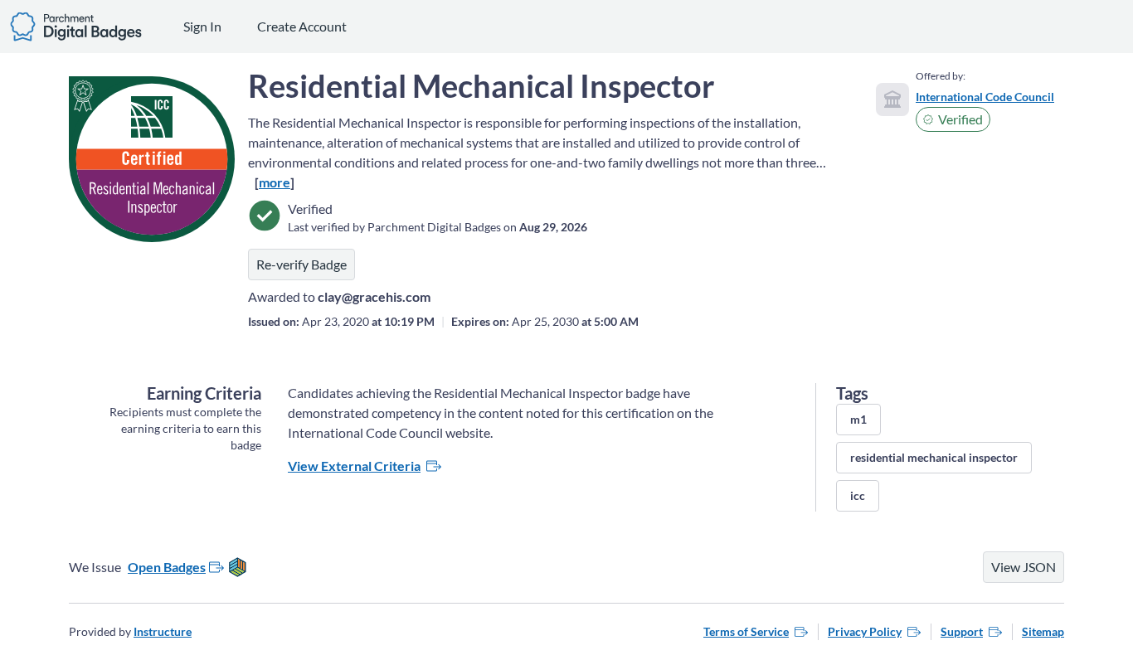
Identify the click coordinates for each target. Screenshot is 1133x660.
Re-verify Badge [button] (301, 264)
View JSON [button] (1023, 567)
